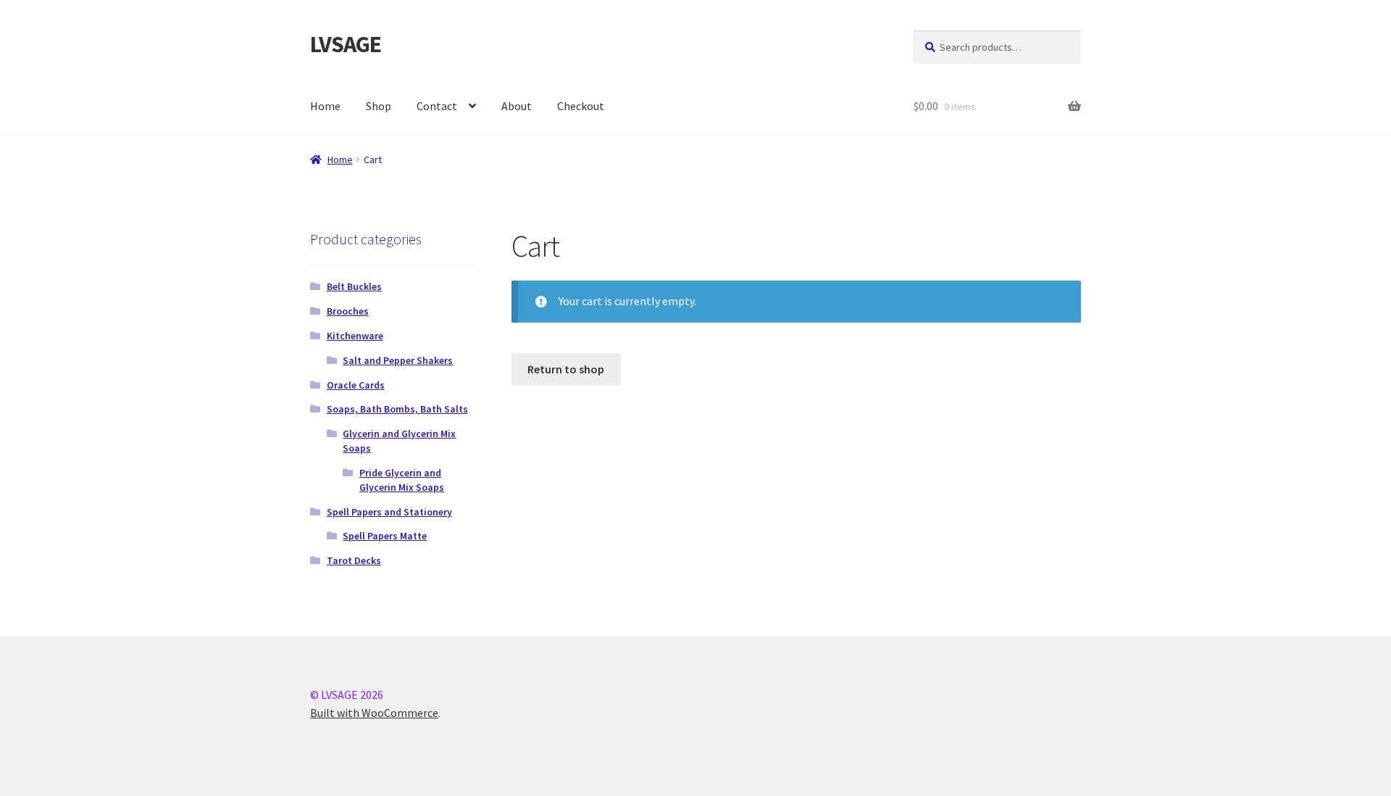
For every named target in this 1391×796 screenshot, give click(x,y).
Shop (378, 106)
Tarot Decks (354, 560)
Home (325, 106)
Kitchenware (355, 335)
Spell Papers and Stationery (389, 511)
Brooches (348, 311)
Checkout (580, 106)
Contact (437, 106)
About (516, 106)
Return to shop (565, 369)
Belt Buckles (354, 286)
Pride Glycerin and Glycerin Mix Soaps (401, 480)
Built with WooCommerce (374, 712)
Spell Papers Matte (385, 535)
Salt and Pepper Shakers (398, 360)
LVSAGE (345, 44)
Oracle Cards (356, 384)
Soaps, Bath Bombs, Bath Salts (397, 408)
